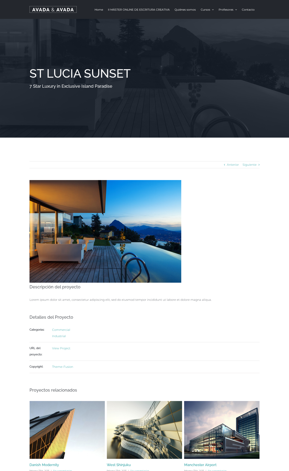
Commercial (61, 330)
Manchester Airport (123, 465)
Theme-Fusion (62, 367)
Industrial (59, 336)
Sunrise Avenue (197, 465)
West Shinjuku (41, 465)
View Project (61, 348)
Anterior (233, 165)
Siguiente (250, 165)
